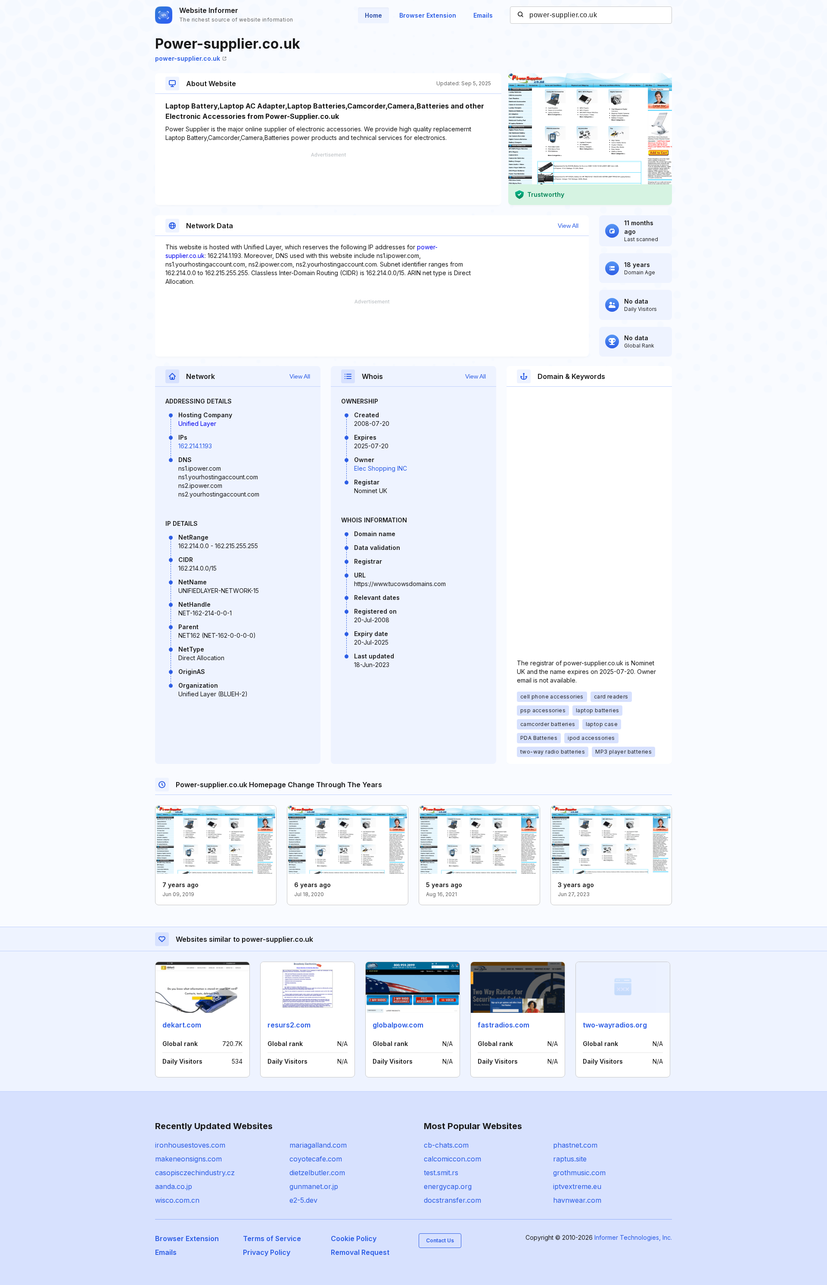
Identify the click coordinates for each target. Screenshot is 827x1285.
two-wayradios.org (615, 1025)
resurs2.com (289, 1025)
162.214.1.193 (195, 446)
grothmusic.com (579, 1172)
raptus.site (570, 1159)
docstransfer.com (452, 1200)
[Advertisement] (328, 178)
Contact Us (440, 1240)
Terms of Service (272, 1238)
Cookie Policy (353, 1238)
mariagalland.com (318, 1145)
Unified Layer (197, 423)
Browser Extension (427, 15)
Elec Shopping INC (380, 468)
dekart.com (181, 1025)
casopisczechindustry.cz (195, 1172)
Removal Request (360, 1252)
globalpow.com (398, 1025)
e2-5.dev (303, 1200)
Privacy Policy (266, 1252)
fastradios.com (503, 1025)
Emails (483, 15)
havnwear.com (577, 1200)
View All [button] (568, 225)
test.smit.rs (441, 1172)
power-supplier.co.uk (187, 58)
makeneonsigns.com (188, 1159)
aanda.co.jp (173, 1186)
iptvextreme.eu (577, 1186)
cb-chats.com (446, 1145)
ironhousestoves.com (190, 1145)
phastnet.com (575, 1145)
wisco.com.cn (177, 1200)
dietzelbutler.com (317, 1172)
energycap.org (448, 1186)
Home (373, 15)
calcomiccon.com (452, 1159)
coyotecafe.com (315, 1159)
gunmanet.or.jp (313, 1186)
